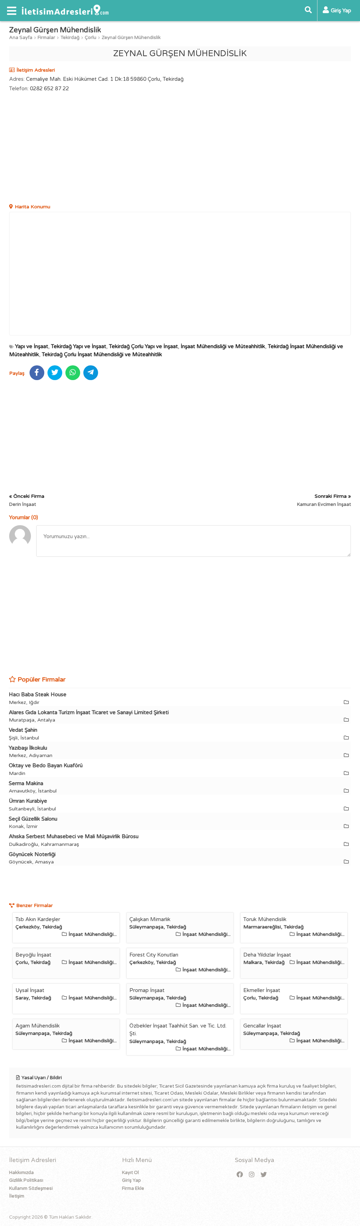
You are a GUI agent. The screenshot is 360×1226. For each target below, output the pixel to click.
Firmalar (46, 37)
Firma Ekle (133, 1188)
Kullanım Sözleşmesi (31, 1188)
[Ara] (308, 10)
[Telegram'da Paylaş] (90, 372)
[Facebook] (240, 1174)
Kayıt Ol (130, 1172)
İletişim (16, 1196)
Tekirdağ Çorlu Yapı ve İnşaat (143, 346)
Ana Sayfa (20, 37)
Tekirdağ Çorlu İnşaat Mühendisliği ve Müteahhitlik (102, 354)
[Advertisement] (180, 148)
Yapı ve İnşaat (31, 346)
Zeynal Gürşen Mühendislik (131, 37)
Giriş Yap (131, 1180)
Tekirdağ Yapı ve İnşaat (78, 346)
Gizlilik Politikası (26, 1180)
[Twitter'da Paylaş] (54, 372)
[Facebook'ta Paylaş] (37, 372)
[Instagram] (251, 1174)
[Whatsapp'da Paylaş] (72, 372)
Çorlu (90, 37)
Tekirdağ (69, 37)
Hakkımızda (21, 1172)
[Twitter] (264, 1174)
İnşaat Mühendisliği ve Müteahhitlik (223, 346)
